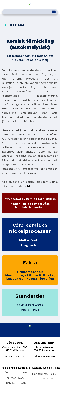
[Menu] (54, 12)
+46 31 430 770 (16, 356)
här (29, 186)
